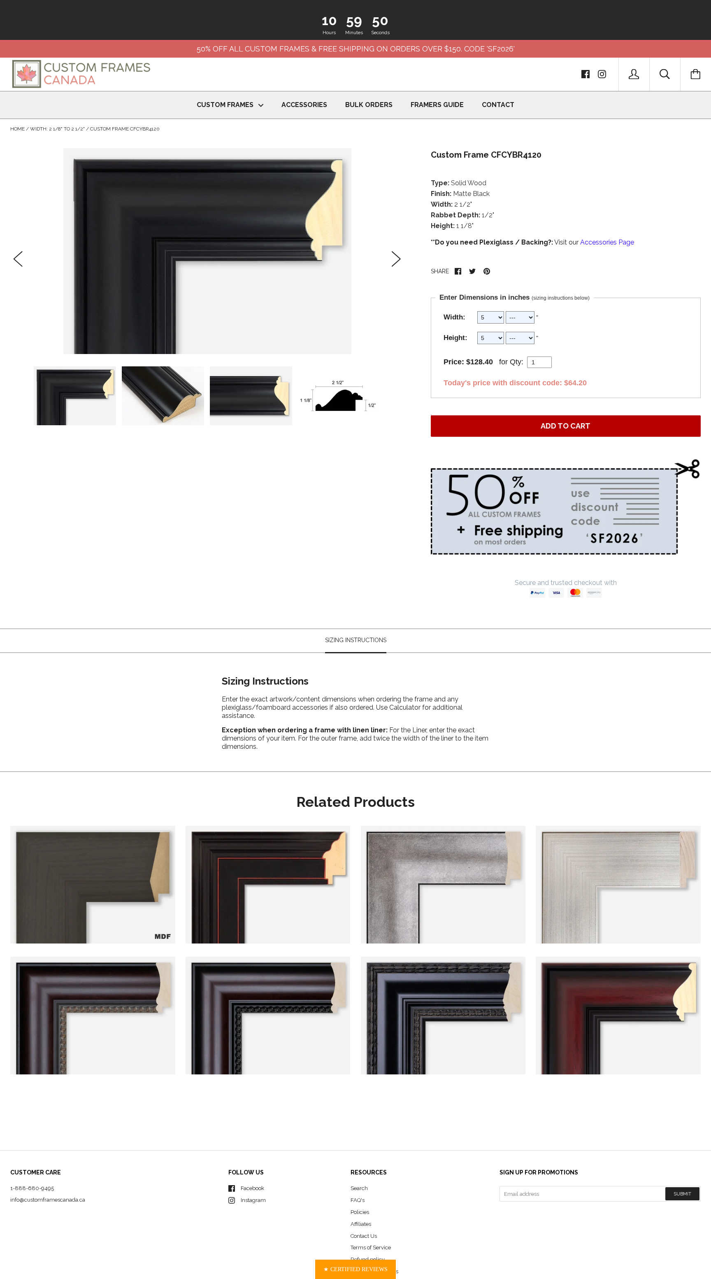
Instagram (253, 1200)
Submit (682, 1194)
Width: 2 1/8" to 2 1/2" (57, 129)
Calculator (405, 707)
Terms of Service (371, 1247)
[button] (355, 1269)
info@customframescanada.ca (47, 1200)
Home (17, 129)
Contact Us (364, 1236)
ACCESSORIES (304, 105)
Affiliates (361, 1224)
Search (359, 1188)
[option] (207, 251)
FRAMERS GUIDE (437, 105)
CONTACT (498, 105)
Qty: (516, 362)
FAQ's (358, 1200)
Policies (360, 1212)
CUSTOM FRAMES (226, 105)
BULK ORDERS (369, 105)
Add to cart (565, 426)
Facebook (252, 1188)
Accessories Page (607, 242)
